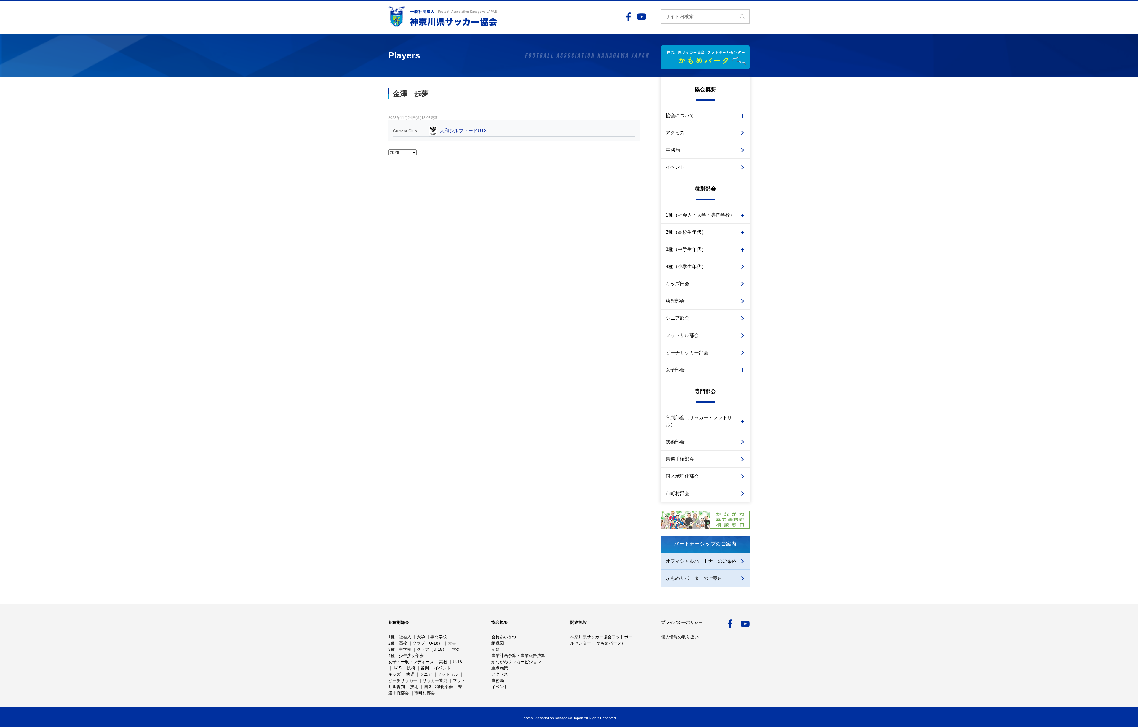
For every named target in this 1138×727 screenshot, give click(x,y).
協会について (680, 115)
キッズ (394, 674)
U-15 (397, 668)
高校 (403, 643)
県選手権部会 (680, 459)
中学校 (405, 649)
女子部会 (675, 369)
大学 (421, 636)
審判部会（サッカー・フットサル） (699, 421)
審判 (425, 668)
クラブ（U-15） (432, 649)
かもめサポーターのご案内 (694, 578)
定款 (495, 649)
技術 (411, 668)
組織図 (497, 643)
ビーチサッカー (402, 680)
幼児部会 (675, 300)
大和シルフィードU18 (463, 130)
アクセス (675, 132)
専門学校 (438, 636)
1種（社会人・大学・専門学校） (700, 214)
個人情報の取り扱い (680, 636)
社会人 (405, 636)
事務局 (673, 149)
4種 (391, 655)
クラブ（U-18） (427, 643)
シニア (426, 674)
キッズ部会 (677, 283)
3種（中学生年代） (686, 249)
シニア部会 (677, 318)
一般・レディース (417, 661)
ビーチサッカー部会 (687, 352)
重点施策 (499, 668)
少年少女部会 (411, 655)
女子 (392, 661)
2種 (391, 643)
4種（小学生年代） (686, 266)
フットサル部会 (682, 335)
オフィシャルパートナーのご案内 (701, 561)
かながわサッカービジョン (516, 661)
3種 (391, 649)
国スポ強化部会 (682, 476)
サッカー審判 (435, 680)
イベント (675, 167)
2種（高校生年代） (686, 232)
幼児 (410, 674)
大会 (452, 643)
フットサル (447, 674)
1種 (391, 636)
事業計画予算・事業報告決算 (518, 655)
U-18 (457, 661)
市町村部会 (677, 493)
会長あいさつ (503, 636)
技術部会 (675, 441)
